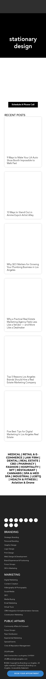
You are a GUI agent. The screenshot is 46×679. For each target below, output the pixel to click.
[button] (23, 656)
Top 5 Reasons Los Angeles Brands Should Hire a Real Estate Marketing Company (21, 380)
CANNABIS (14, 473)
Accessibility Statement (19, 668)
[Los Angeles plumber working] (23, 225)
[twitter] (11, 520)
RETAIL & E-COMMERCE (22, 456)
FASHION (12, 467)
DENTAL (12, 460)
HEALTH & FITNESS (23, 479)
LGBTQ (36, 476)
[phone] (16, 525)
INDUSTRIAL (21, 476)
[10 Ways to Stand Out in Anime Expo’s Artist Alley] (23, 173)
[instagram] (16, 520)
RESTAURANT (26, 470)
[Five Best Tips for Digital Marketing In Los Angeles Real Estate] (23, 392)
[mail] (11, 525)
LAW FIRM (32, 457)
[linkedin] (31, 520)
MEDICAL (14, 454)
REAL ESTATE (29, 460)
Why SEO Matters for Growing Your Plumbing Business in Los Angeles (23, 267)
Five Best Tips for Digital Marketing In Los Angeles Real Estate (23, 435)
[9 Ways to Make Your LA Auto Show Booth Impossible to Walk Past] (23, 118)
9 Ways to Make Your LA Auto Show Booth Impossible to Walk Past (22, 161)
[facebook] (6, 520)
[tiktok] (21, 520)
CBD (13, 463)
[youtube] (26, 520)
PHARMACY (26, 463)
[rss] (36, 520)
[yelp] (6, 525)
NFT (12, 470)
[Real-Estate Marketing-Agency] (23, 280)
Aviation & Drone (23, 482)
